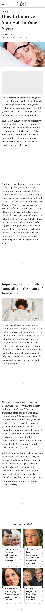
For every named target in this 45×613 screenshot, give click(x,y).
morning (10, 101)
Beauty (5, 11)
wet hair (20, 127)
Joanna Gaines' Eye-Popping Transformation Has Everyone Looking (12, 594)
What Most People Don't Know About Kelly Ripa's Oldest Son (32, 594)
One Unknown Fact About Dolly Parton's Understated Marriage (11, 555)
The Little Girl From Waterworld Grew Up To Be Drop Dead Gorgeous (32, 556)
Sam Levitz (9, 34)
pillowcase (29, 335)
